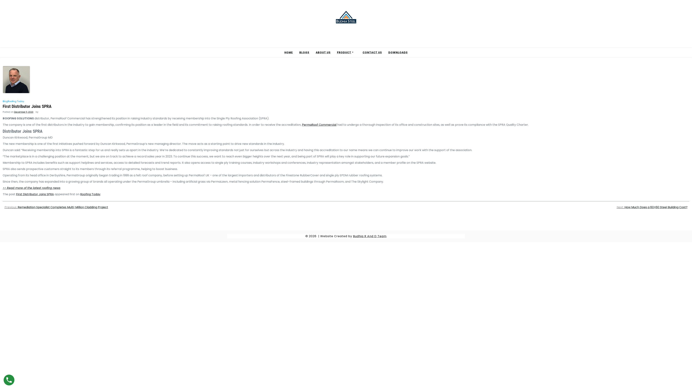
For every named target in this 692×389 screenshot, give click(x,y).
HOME (288, 52)
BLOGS (304, 52)
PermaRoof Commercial (319, 125)
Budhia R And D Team (370, 236)
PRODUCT (344, 52)
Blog (5, 101)
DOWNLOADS (398, 52)
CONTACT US (372, 52)
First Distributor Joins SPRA (35, 194)
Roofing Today (16, 101)
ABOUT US (323, 52)
